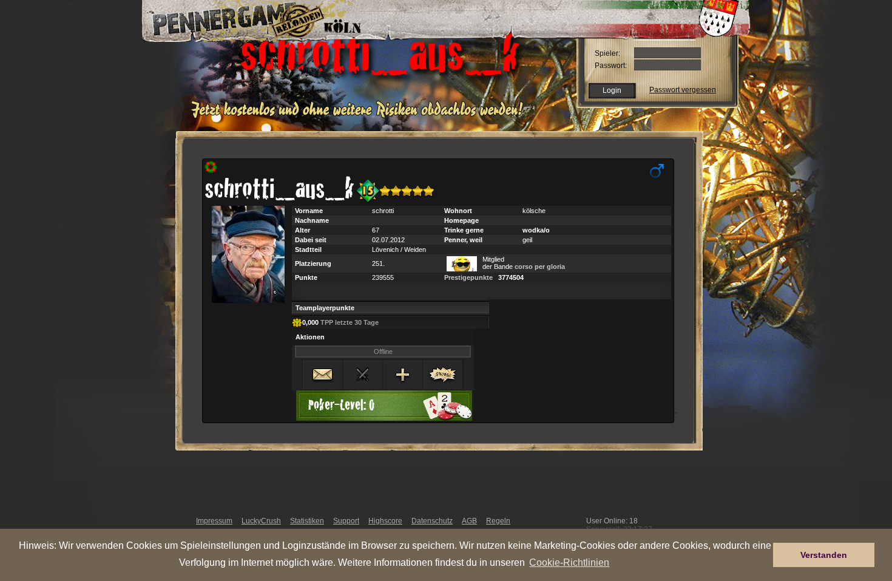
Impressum (214, 521)
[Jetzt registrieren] (360, 116)
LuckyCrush (261, 521)
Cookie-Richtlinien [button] (569, 562)
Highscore (385, 521)
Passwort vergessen (682, 90)
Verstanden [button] (823, 555)
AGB (469, 521)
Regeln (498, 521)
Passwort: (611, 65)
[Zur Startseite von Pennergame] (226, 18)
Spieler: (607, 53)
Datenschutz (432, 521)
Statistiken (307, 521)
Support (346, 521)
